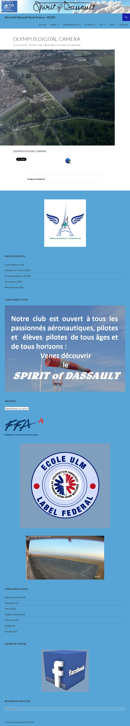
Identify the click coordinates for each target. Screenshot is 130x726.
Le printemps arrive (14, 264)
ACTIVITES (89, 25)
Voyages (9, 631)
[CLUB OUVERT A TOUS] (65, 348)
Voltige (8, 625)
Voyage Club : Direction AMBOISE (63, 45)
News (7, 608)
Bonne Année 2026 (14, 287)
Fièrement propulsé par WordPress (19, 722)
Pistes (112, 25)
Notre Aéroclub (70, 25)
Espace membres (13, 597)
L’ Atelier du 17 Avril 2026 (17, 270)
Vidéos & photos (13, 614)
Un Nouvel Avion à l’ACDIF (18, 276)
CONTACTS (123, 25)
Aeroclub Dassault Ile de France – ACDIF (30, 17)
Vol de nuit (10, 620)
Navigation (10, 603)
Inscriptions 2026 (13, 281)
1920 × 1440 (37, 45)
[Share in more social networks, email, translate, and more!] (78, 161)
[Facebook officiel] (65, 671)
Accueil (42, 25)
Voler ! (53, 25)
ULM (101, 25)
